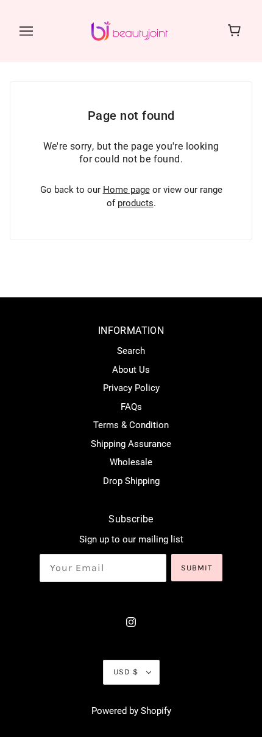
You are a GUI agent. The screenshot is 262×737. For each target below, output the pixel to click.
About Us (131, 369)
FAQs (131, 406)
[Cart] (236, 31)
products (136, 203)
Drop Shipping (131, 481)
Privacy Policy (131, 387)
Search (131, 350)
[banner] (129, 30)
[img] (131, 622)
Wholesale (131, 462)
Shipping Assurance (131, 443)
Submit (197, 567)
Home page (126, 189)
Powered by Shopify (131, 710)
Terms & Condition (131, 425)
